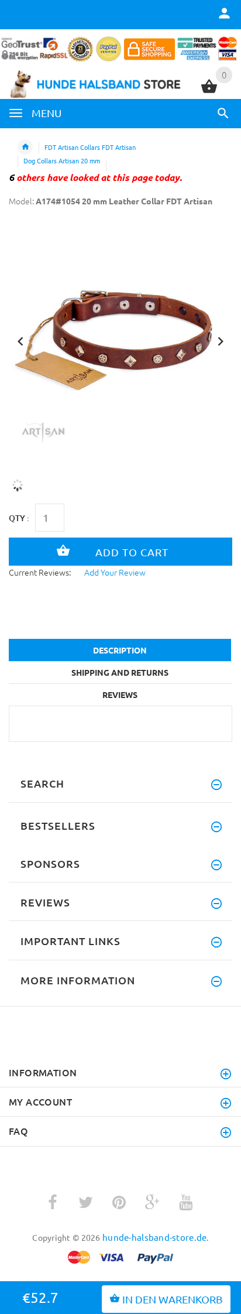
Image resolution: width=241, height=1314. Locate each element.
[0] (209, 91)
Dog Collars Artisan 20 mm (61, 160)
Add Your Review (115, 572)
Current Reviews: (40, 572)
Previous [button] (20, 340)
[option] (120, 337)
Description (120, 650)
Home (25, 147)
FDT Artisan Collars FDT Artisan (90, 147)
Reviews (119, 694)
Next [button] (220, 340)
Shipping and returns (119, 672)
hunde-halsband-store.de (154, 1237)
